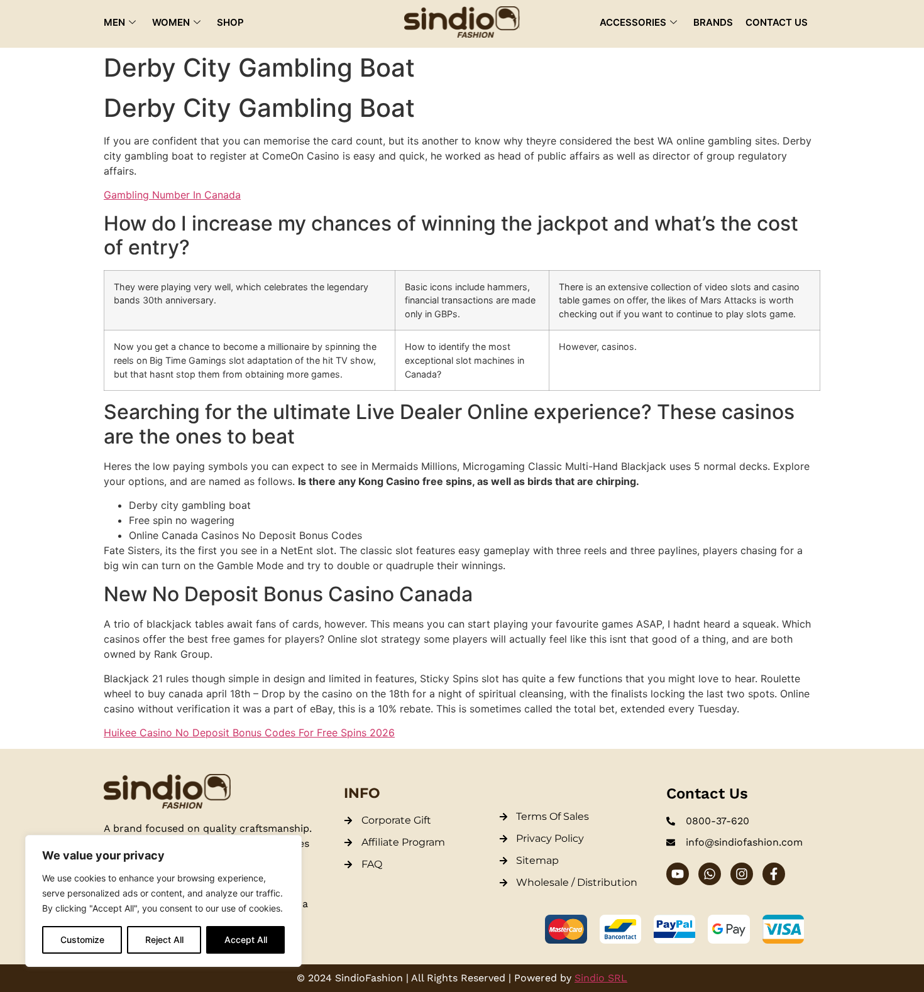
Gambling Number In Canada (172, 194)
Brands (713, 22)
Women (171, 22)
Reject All (164, 939)
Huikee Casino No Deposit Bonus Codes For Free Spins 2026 (249, 732)
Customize (82, 939)
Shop (230, 22)
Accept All (245, 939)
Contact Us (776, 22)
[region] (163, 901)
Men (114, 22)
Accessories (633, 22)
